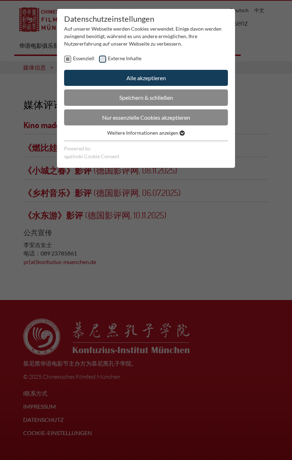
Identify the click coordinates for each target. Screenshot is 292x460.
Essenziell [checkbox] (83, 58)
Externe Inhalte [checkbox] (124, 58)
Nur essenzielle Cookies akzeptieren (146, 117)
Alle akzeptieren (146, 77)
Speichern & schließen (146, 97)
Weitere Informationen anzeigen (143, 133)
